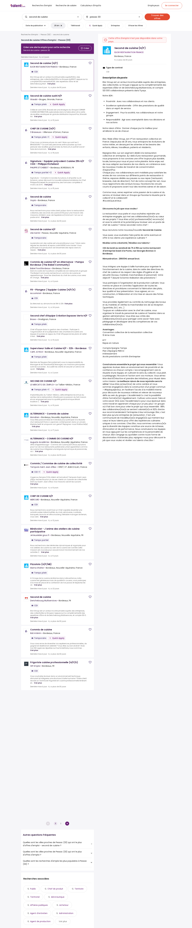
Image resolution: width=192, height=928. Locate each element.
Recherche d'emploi (29, 34)
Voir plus (51, 84)
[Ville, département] (111, 16)
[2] (67, 824)
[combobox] (51, 16)
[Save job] (90, 63)
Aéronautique (57, 897)
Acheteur (63, 905)
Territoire (79, 888)
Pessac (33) (46, 34)
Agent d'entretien (39, 913)
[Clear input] (78, 16)
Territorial (34, 897)
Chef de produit (55, 888)
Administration (66, 913)
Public (33, 888)
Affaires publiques (39, 905)
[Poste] (50, 16)
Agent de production (40, 921)
